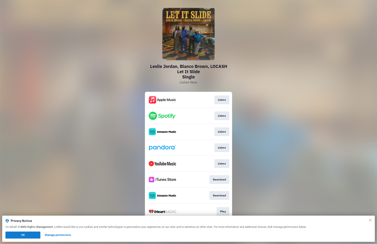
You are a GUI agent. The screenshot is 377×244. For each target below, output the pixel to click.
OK (23, 235)
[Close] (370, 220)
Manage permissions (58, 235)
